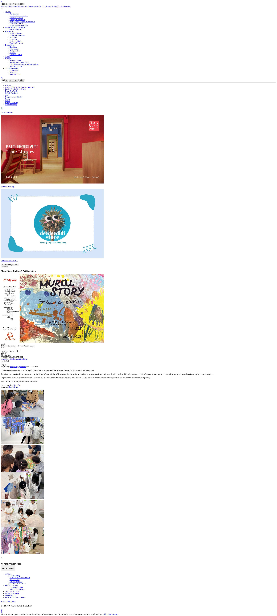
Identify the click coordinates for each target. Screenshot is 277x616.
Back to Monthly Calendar (10, 265)
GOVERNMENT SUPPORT (20, 578)
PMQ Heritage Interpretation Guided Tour (24, 64)
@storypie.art (13, 387)
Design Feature (15, 51)
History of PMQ (15, 60)
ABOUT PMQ (15, 576)
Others (7, 101)
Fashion (8, 85)
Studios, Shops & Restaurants (17, 6)
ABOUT (8, 574)
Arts (6, 95)
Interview (13, 53)
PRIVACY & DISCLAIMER (15, 597)
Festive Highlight (15, 41)
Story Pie (17, 385)
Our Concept (14, 14)
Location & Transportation (19, 16)
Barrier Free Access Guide (19, 25)
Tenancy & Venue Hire (17, 20)
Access (48, 6)
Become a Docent (16, 66)
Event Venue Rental (16, 24)
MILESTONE (14, 580)
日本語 (21, 4)
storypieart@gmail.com (18, 367)
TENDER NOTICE (12, 591)
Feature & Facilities (16, 18)
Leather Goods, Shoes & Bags (15, 89)
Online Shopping (15, 29)
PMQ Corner (14, 49)
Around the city (15, 74)
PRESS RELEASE (16, 587)
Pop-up (7, 99)
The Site (4, 6)
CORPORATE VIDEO (18, 584)
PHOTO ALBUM (16, 582)
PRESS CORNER (11, 585)
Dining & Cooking (11, 103)
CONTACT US (10, 595)
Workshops (13, 37)
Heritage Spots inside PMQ (19, 62)
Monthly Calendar (16, 33)
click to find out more (110, 614)
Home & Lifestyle (11, 91)
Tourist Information (63, 6)
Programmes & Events (17, 35)
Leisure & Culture (16, 55)
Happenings (32, 6)
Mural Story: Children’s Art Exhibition (14, 359)
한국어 (15, 4)
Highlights (13, 47)
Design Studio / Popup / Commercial (22, 22)
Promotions (13, 39)
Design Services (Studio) (13, 97)
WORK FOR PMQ (12, 593)
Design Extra (40, 6)
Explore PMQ (14, 70)
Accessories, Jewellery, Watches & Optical (19, 87)
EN (3, 4)
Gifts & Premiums (11, 93)
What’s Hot (13, 72)
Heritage (54, 6)
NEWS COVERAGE (17, 589)
